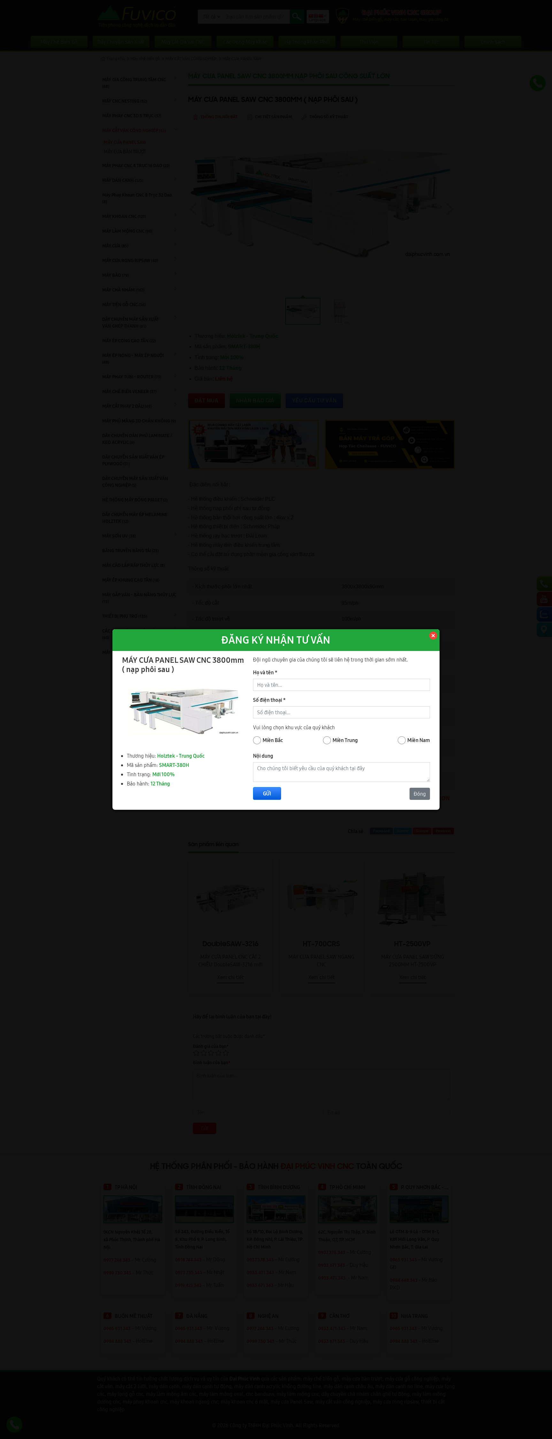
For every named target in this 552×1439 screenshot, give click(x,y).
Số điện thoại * (269, 699)
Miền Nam (418, 740)
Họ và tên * (265, 672)
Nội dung (263, 755)
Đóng (420, 793)
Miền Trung (345, 740)
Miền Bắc (273, 740)
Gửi (267, 793)
